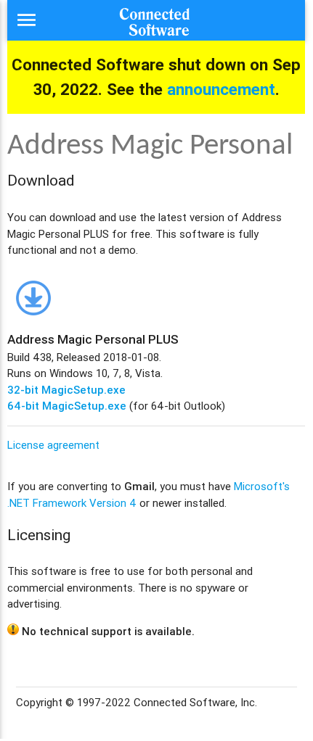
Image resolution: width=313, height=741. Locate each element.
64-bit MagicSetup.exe (66, 406)
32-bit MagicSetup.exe (66, 390)
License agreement (53, 445)
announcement (221, 89)
